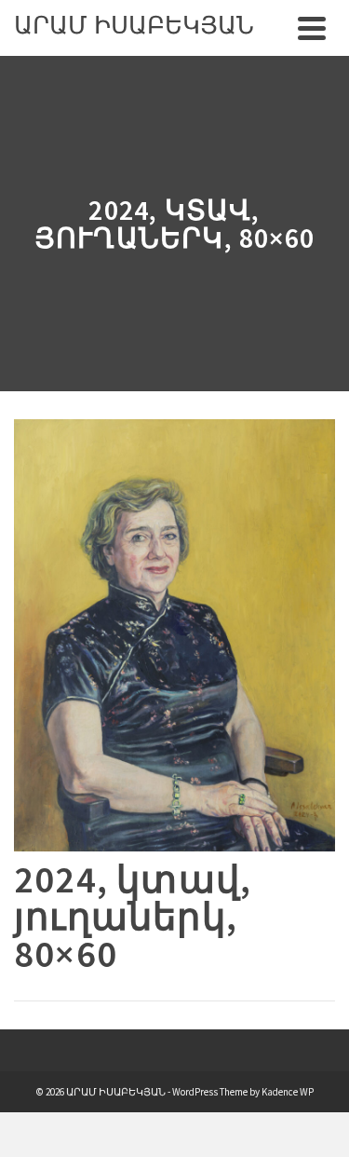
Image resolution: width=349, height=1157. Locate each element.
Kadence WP (288, 1091)
